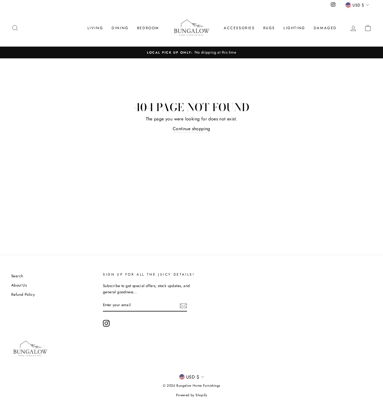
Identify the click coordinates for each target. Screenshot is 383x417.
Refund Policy (23, 294)
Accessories (239, 28)
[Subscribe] (183, 305)
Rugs (269, 28)
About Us (19, 285)
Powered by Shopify (191, 395)
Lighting (294, 28)
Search (17, 276)
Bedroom (148, 28)
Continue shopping (191, 128)
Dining (120, 28)
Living (95, 28)
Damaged (325, 28)
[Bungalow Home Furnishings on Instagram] (106, 323)
